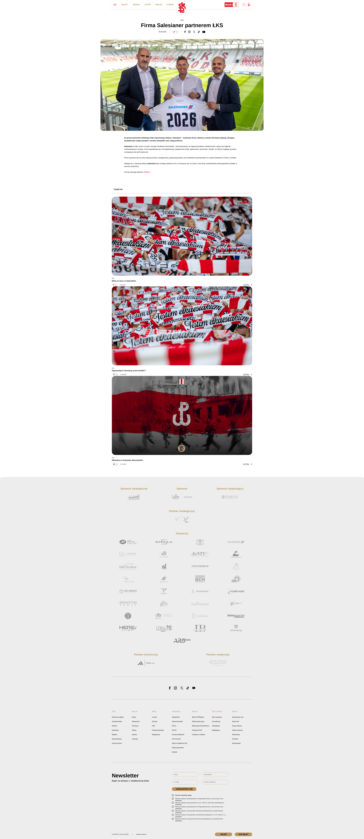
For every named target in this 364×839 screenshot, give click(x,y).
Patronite (235, 739)
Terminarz (135, 726)
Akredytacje (216, 726)
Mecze (158, 5)
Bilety (125, 5)
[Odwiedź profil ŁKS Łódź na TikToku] (187, 688)
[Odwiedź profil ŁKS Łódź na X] (181, 688)
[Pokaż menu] (114, 5)
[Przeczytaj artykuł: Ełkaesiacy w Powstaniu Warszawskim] (182, 415)
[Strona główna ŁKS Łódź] (182, 7)
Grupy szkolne (237, 726)
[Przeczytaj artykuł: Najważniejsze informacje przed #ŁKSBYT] (182, 325)
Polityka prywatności (141, 834)
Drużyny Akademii (178, 734)
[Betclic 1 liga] (232, 4)
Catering (135, 739)
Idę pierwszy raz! (237, 717)
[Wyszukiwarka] (244, 4)
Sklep (148, 5)
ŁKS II (174, 726)
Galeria (134, 734)
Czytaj (246, 285)
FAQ (153, 726)
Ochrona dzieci (117, 743)
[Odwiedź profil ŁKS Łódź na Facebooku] (170, 688)
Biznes (136, 5)
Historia (114, 726)
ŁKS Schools (176, 739)
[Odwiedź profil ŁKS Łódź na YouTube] (193, 688)
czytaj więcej (178, 800)
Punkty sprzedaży (158, 730)
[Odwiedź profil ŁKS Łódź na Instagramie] (175, 688)
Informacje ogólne (118, 717)
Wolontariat (236, 734)
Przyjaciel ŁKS (197, 730)
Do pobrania (216, 721)
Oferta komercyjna (198, 721)
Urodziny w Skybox (198, 734)
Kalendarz (115, 730)
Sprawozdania (117, 739)
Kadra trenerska (177, 721)
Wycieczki (235, 721)
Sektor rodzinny (237, 730)
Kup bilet (243, 834)
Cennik (154, 717)
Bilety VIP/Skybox (198, 717)
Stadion (114, 734)
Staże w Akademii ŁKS (179, 743)
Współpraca (216, 730)
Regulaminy (156, 734)
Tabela (134, 730)
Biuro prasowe (217, 717)
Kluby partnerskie (178, 747)
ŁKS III (174, 730)
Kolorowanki (236, 743)
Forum (170, 5)
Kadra (134, 717)
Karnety (154, 721)
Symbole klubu (117, 721)
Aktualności (136, 721)
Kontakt (174, 752)
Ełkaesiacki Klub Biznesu (200, 726)
